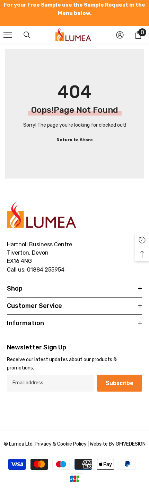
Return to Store (74, 139)
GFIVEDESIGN (131, 444)
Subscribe (119, 383)
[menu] (7, 35)
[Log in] (119, 34)
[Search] (27, 35)
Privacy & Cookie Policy (61, 444)
